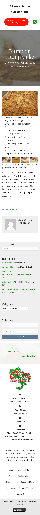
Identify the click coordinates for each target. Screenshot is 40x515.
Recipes (12, 476)
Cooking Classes (24, 476)
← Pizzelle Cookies (10, 351)
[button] (20, 337)
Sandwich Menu (27, 482)
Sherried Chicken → (29, 356)
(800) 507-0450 (20, 413)
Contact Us (11, 488)
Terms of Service (26, 488)
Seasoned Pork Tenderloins (14, 281)
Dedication (7, 262)
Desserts (15, 209)
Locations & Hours (24, 470)
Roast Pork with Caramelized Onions (19, 289)
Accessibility (20, 494)
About (11, 470)
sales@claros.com (20, 421)
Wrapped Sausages (11, 267)
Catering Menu (12, 482)
